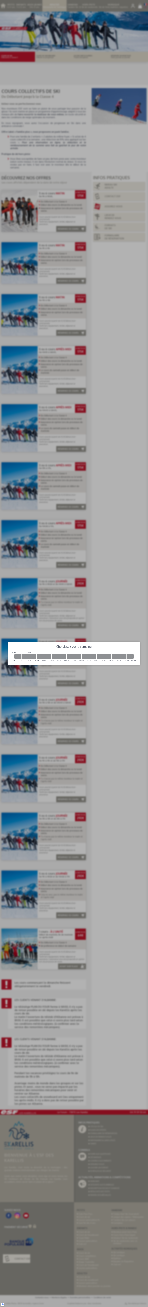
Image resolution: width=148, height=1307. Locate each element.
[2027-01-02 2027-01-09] (32, 656)
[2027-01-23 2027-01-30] (55, 656)
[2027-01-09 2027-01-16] (40, 656)
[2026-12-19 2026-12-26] (17, 656)
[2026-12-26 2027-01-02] (25, 656)
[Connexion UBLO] (2, 1304)
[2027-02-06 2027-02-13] (70, 656)
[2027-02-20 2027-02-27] (85, 656)
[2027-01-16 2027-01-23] (47, 656)
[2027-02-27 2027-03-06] (92, 656)
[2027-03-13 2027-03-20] (107, 656)
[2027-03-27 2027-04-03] (122, 656)
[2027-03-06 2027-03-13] (100, 656)
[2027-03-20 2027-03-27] (115, 656)
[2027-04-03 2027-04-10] (130, 656)
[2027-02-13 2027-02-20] (77, 656)
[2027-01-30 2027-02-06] (62, 656)
